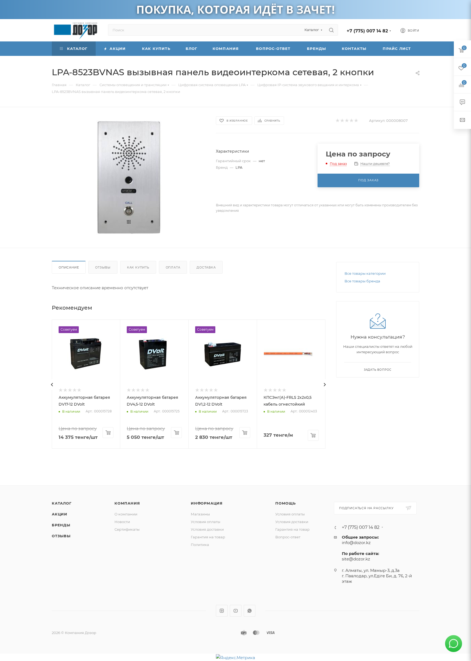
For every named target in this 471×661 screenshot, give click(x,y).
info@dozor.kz (356, 542)
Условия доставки (207, 529)
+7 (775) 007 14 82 (367, 31)
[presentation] (52, 384)
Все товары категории (365, 273)
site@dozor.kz (356, 559)
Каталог (62, 503)
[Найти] (331, 30)
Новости (122, 522)
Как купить (138, 267)
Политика (200, 544)
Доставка (206, 267)
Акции (59, 514)
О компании (125, 514)
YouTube (235, 611)
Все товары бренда (362, 281)
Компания (127, 503)
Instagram (222, 611)
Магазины (200, 514)
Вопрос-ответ (287, 537)
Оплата (173, 267)
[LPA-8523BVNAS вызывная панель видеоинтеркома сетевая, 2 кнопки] (129, 177)
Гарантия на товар (208, 537)
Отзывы (103, 267)
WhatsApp (249, 611)
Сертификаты (127, 529)
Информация (207, 503)
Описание (69, 267)
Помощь (285, 503)
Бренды (61, 525)
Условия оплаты (205, 522)
